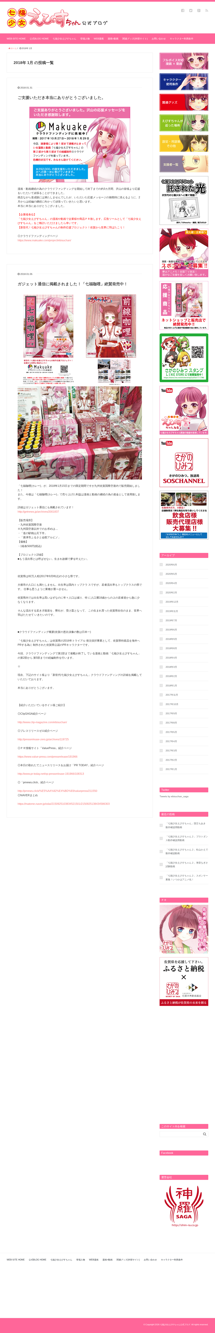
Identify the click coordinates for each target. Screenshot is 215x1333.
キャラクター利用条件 (181, 38)
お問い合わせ (159, 38)
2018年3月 (171, 667)
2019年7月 (171, 620)
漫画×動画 (113, 38)
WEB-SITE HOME (16, 38)
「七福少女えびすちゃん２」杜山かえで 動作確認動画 (187, 851)
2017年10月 (172, 704)
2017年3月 (171, 750)
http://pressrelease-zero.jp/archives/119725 (43, 739)
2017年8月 (171, 722)
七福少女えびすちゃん (64, 38)
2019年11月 (172, 611)
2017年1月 (171, 769)
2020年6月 (171, 564)
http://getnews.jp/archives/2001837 (38, 511)
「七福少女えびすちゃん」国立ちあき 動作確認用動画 (186, 825)
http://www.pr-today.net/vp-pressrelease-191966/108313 (51, 773)
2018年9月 (171, 639)
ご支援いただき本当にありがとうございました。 (61, 97)
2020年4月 (171, 583)
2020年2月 (171, 592)
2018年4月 (171, 657)
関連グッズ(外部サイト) (135, 38)
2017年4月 (171, 741)
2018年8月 (171, 648)
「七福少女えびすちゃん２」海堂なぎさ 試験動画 (187, 864)
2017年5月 (171, 732)
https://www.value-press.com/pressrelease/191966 (47, 756)
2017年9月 (171, 713)
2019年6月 (171, 629)
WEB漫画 (99, 38)
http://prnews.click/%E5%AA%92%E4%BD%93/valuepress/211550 (57, 790)
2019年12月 (172, 601)
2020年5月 (171, 574)
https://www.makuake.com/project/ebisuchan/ (44, 240)
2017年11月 (172, 694)
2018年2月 (171, 676)
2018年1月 (171, 685)
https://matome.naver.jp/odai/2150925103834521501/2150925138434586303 (64, 803)
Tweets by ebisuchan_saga (174, 796)
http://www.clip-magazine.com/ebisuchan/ (42, 722)
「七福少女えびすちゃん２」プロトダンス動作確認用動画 (187, 838)
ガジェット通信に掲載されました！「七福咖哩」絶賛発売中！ (73, 284)
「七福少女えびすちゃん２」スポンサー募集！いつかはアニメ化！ (187, 877)
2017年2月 (171, 760)
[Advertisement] (184, 1060)
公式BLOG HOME (39, 38)
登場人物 (85, 38)
